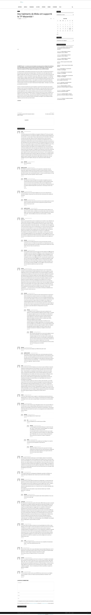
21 (67, 28)
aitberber (58, 75)
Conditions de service (44, 603)
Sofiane (22, 218)
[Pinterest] (23, 21)
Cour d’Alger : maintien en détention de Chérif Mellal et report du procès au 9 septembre (65, 48)
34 (53, 18)
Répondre (25, 164)
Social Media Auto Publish (41, 614)
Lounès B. (20, 18)
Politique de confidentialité (33, 603)
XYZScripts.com (51, 614)
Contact (72, 612)
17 (57, 28)
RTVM (69, 612)
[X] (21, 21)
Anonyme (58, 65)
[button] (72, 7)
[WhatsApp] (26, 21)
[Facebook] (18, 21)
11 (60, 26)
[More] (28, 21)
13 (65, 26)
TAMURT (66, 612)
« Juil (57, 34)
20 (65, 28)
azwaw (22, 394)
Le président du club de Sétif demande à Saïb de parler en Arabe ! (25, 115)
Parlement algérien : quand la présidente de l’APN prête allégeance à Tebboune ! (65, 86)
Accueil (18, 9)
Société (22, 9)
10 (57, 26)
